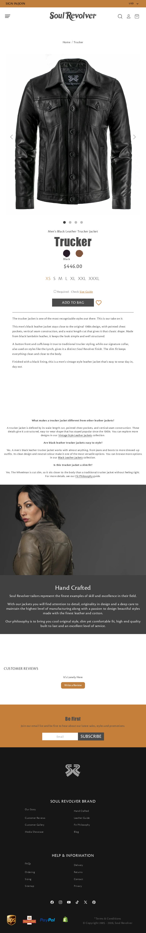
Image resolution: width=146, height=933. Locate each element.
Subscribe (91, 736)
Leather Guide (82, 818)
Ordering (30, 872)
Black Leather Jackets (70, 457)
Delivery (78, 865)
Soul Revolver (123, 923)
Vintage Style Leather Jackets (75, 435)
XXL (82, 278)
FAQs (28, 863)
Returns (78, 872)
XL (72, 278)
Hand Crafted (81, 811)
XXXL (94, 278)
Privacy (78, 886)
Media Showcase (34, 831)
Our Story (30, 809)
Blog (76, 831)
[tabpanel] (73, 134)
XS (48, 278)
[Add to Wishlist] (98, 303)
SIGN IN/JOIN (15, 4)
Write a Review (73, 685)
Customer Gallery (34, 824)
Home (66, 42)
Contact (78, 879)
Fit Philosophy (84, 476)
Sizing (28, 879)
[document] (73, 134)
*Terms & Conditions (107, 918)
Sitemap (29, 886)
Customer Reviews (35, 818)
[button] (7, 16)
